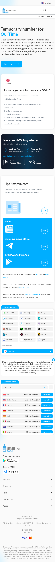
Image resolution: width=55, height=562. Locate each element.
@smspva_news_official (32, 294)
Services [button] (27, 480)
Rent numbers (24, 287)
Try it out (9, 63)
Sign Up (41, 16)
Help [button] (27, 493)
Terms (37, 274)
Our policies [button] (27, 499)
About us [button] (27, 486)
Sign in (49, 16)
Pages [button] (27, 506)
